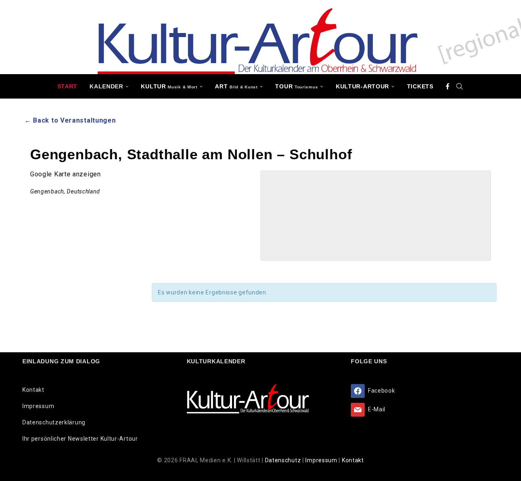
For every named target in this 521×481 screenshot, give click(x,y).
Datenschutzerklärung (53, 422)
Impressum (38, 406)
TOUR (296, 86)
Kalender (106, 86)
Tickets (420, 86)
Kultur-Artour (362, 86)
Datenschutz (283, 460)
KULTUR (169, 86)
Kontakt (33, 390)
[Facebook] (448, 86)
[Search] (459, 86)
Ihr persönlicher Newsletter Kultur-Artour (80, 438)
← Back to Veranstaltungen (70, 120)
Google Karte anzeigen (65, 174)
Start (67, 86)
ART (236, 86)
